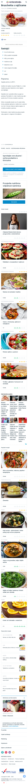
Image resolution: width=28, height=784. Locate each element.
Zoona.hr (11, 761)
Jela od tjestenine (7, 665)
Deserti (4, 655)
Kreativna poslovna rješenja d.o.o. (17, 780)
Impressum (4, 743)
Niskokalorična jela (8, 713)
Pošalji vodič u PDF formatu (14, 169)
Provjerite (14, 202)
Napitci (4, 676)
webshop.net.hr (19, 761)
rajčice (8, 148)
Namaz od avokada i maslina (11, 292)
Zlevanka (5, 500)
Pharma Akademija (19, 759)
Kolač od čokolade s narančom (12, 620)
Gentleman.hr (11, 759)
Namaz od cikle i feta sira (9, 637)
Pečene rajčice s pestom (10, 352)
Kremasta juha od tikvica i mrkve (11, 647)
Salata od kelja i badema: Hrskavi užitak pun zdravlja (13, 591)
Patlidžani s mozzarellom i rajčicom (13, 262)
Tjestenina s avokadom (8, 668)
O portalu (3, 730)
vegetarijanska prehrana (18, 148)
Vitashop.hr (4, 759)
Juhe (4, 645)
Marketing (4, 739)
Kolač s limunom (8, 716)
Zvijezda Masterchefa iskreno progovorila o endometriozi (12, 233)
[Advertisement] (14, 130)
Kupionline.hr (4, 764)
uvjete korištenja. (13, 726)
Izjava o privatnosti (6, 747)
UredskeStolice (4, 761)
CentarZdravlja (14, 2)
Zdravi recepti (12, 764)
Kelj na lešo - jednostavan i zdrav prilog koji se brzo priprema (13, 531)
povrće (3, 148)
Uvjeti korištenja (5, 734)
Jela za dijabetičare (7, 635)
